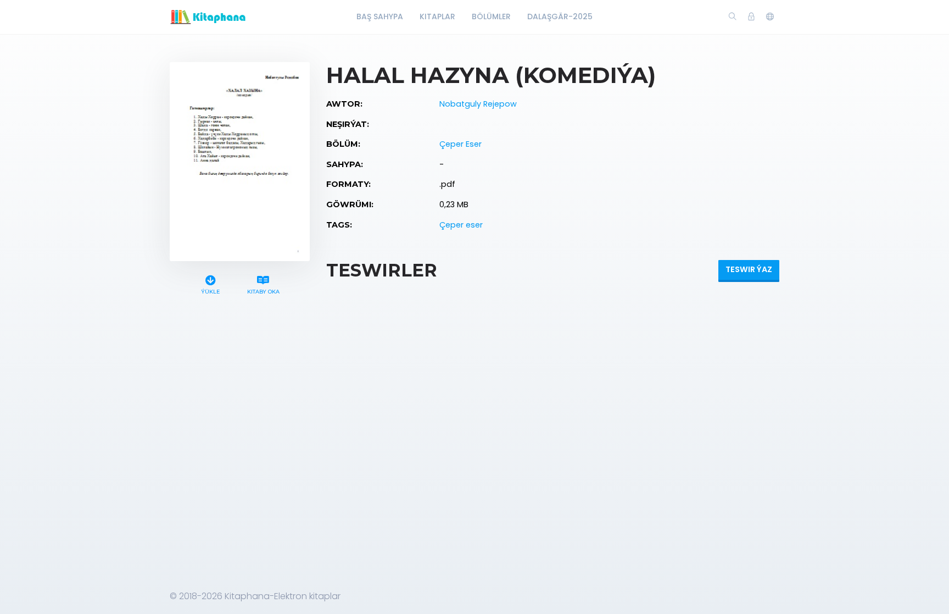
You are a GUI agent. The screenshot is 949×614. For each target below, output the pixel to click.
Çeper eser (461, 224)
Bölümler (491, 16)
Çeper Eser (460, 144)
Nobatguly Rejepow (478, 103)
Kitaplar (437, 16)
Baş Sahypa (379, 16)
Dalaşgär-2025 (560, 16)
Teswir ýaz (748, 269)
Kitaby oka (263, 292)
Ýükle (210, 292)
